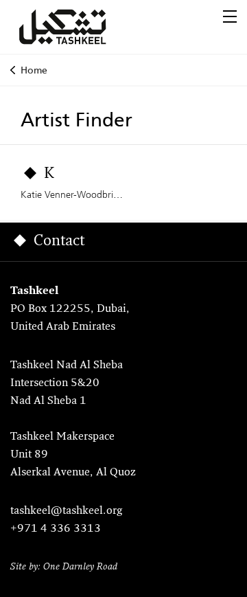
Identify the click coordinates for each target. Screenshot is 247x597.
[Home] (79, 27)
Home (34, 70)
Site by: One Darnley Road (63, 567)
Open (230, 16)
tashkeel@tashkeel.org (66, 511)
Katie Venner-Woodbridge (75, 194)
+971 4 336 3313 (55, 528)
